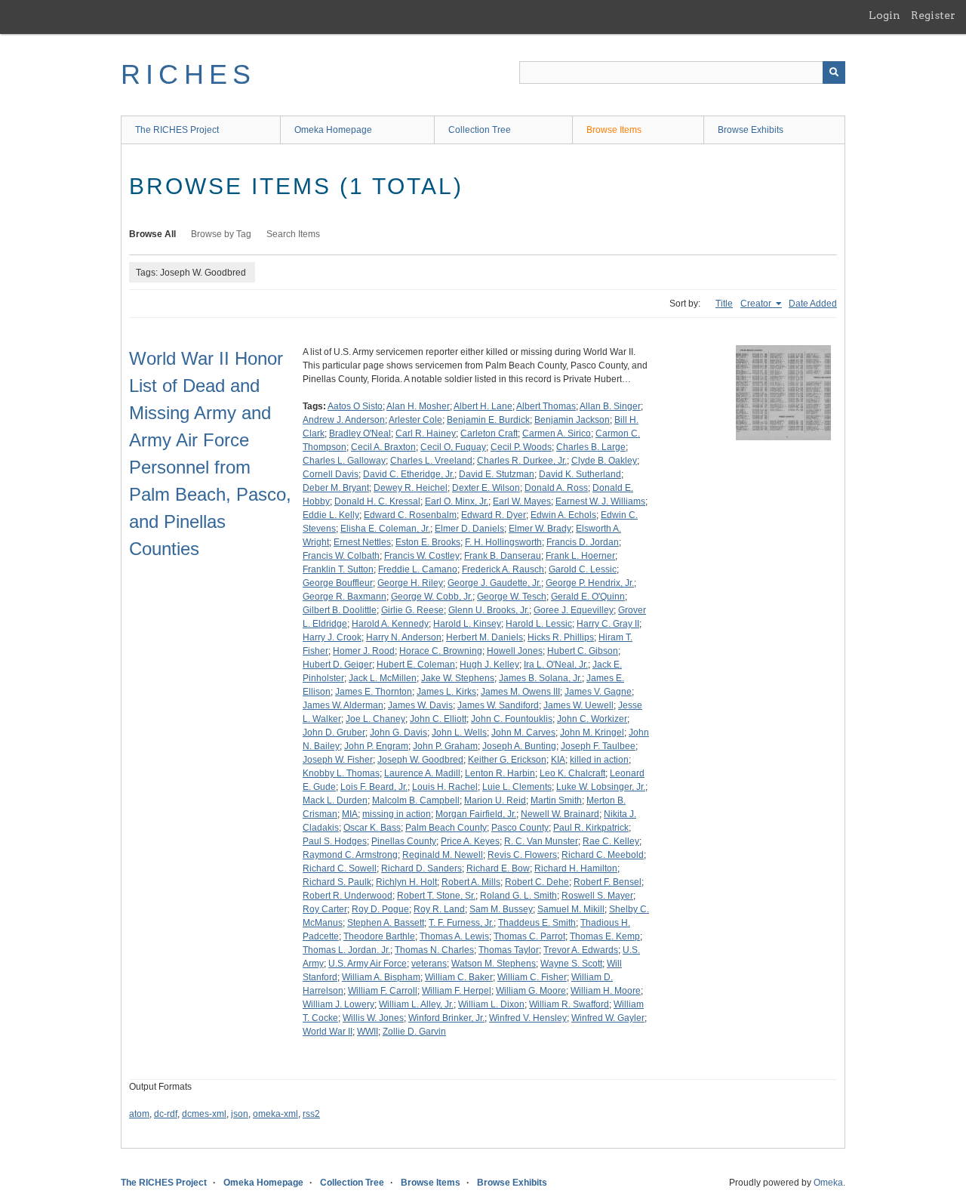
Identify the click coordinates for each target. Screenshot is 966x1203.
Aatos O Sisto (355, 406)
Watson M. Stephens (493, 963)
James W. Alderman (343, 705)
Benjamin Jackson (572, 420)
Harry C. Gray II (608, 623)
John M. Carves (523, 732)
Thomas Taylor (508, 950)
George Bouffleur (338, 583)
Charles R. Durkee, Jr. (522, 460)
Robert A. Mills (470, 882)
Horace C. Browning (440, 651)
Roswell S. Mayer (597, 895)
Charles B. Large (591, 447)
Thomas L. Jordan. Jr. (346, 950)
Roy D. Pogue (380, 909)
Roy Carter (325, 909)
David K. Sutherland (580, 474)
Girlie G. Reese (412, 610)
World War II (327, 1031)
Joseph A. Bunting (519, 746)
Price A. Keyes (470, 841)
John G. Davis (398, 732)
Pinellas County (403, 841)
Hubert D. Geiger (337, 664)
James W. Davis (420, 705)
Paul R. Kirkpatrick (591, 827)
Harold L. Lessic (539, 623)
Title (724, 303)
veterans (429, 963)
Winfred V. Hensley (528, 1018)
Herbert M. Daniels (484, 637)
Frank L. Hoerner (580, 556)
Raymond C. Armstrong (350, 855)
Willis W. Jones (373, 1018)
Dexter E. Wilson (486, 488)
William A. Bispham (381, 977)
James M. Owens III (520, 691)
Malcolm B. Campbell (416, 800)
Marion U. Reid (495, 800)
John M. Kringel (592, 732)
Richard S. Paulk (337, 882)
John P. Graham (445, 746)
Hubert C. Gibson (582, 651)
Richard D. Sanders (421, 868)
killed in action (599, 759)
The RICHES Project (177, 130)
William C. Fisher (532, 977)
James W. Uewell (578, 705)
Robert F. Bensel (607, 882)
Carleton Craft (489, 433)
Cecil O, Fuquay (453, 447)
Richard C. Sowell (340, 868)
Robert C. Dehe (537, 882)
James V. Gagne (598, 691)
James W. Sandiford (498, 705)
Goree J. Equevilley (574, 610)
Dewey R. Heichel (411, 488)
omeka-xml (275, 1114)
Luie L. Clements (517, 787)
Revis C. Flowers (522, 855)
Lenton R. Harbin (500, 773)
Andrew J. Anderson (344, 420)
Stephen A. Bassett (385, 923)
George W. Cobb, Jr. (431, 596)
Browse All (152, 234)
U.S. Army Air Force (367, 963)
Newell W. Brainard (560, 814)
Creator (757, 303)
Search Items (293, 234)
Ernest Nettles (362, 542)
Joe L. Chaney (375, 719)
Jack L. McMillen (383, 678)
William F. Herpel (456, 991)
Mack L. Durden (335, 800)
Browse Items (613, 130)
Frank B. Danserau (502, 556)
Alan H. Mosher (418, 406)
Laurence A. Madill (422, 773)
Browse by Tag (221, 234)
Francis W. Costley (422, 556)
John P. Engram (376, 746)
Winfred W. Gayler (608, 1018)
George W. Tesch (511, 596)
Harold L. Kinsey (467, 623)
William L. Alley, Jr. (416, 1004)
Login (884, 15)
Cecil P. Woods (521, 447)
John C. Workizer (592, 719)
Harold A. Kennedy (390, 623)
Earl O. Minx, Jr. (456, 501)
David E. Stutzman (496, 474)
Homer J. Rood (364, 651)
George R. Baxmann (344, 596)
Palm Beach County (446, 827)
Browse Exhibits (750, 130)
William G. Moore (531, 991)
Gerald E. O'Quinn (588, 596)
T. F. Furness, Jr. (461, 923)
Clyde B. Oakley (604, 460)
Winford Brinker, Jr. (446, 1018)
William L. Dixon (491, 1004)
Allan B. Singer (610, 406)
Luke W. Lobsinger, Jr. (600, 787)
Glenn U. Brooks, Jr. (488, 610)
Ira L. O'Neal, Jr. (556, 664)
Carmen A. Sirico (556, 433)
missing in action (396, 814)
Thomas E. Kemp (605, 936)
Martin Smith (556, 800)
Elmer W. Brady (540, 528)
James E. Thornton (373, 691)
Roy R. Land (439, 909)
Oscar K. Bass (372, 827)
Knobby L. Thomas (341, 773)
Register (933, 15)
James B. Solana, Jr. (540, 678)
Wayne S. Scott (571, 963)
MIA (350, 814)
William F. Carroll (382, 991)
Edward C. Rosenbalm (410, 515)
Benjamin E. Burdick (488, 420)
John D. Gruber (334, 732)
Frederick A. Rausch (503, 569)
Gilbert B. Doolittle (340, 610)
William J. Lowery (338, 1004)
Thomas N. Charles (434, 950)
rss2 (311, 1114)
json (239, 1114)
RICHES (188, 74)
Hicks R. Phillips (561, 637)
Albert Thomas (546, 406)
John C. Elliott (438, 719)
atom (139, 1114)
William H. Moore (606, 991)
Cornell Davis (330, 474)
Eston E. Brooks (427, 542)
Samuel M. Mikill (571, 909)
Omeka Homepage (333, 130)
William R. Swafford (569, 1004)
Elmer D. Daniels (469, 528)
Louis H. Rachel (445, 787)
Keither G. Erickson (507, 759)
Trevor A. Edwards (580, 950)
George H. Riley (410, 583)
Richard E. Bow (498, 868)
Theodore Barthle (379, 936)
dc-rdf (165, 1114)
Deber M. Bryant (336, 488)
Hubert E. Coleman (416, 664)
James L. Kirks (446, 691)
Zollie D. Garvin (414, 1031)
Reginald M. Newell (442, 855)
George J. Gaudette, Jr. (494, 583)
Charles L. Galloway (344, 460)
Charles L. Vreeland (431, 460)
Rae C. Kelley (611, 841)
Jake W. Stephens (457, 678)
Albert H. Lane (483, 406)
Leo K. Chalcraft (572, 773)
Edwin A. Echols (563, 515)
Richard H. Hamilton (575, 868)
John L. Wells (459, 732)
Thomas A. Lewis (454, 936)
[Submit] (834, 72)
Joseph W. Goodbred (420, 759)
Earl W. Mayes (522, 501)
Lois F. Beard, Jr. (374, 787)
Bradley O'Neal (360, 433)
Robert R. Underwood (347, 895)
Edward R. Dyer (493, 515)
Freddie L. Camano (417, 569)
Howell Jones (515, 651)
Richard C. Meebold (602, 855)
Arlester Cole (415, 420)
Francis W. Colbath (341, 556)
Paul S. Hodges (335, 841)
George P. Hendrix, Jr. (590, 583)
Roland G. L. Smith (518, 895)
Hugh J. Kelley (489, 664)
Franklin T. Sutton (338, 569)
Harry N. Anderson (403, 637)
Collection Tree (479, 130)
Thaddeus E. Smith (537, 923)
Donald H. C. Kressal (377, 501)
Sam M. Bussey (501, 909)
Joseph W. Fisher (338, 759)
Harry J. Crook (332, 637)
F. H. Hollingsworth (503, 542)
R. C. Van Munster (541, 841)
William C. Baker (459, 977)
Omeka (828, 1182)
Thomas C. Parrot (529, 936)
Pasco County (520, 827)
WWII (367, 1031)
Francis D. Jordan (582, 542)
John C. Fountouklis (511, 719)
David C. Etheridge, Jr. (408, 474)
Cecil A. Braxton (383, 447)
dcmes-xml (204, 1114)
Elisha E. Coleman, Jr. (385, 528)
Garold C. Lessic (583, 569)
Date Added (813, 303)
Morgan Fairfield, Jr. (475, 814)
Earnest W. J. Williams (600, 501)
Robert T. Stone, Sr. (436, 895)
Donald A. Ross (556, 488)
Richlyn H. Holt (406, 882)
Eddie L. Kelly (331, 515)
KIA (558, 759)
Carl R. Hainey (425, 433)
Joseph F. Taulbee (598, 746)
